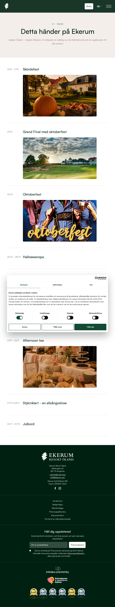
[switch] (45, 317)
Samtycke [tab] (24, 285)
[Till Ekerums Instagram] (59, 489)
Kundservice (57, 501)
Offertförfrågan (57, 508)
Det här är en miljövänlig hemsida (57, 519)
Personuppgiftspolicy (57, 512)
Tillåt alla (90, 327)
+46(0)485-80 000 (57, 475)
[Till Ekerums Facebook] (55, 489)
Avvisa (24, 327)
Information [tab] (57, 285)
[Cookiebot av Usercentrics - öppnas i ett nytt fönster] (96, 278)
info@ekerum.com (57, 477)
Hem (53, 24)
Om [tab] (91, 285)
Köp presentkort (57, 515)
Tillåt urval (57, 327)
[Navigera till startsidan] (57, 456)
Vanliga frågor (57, 504)
